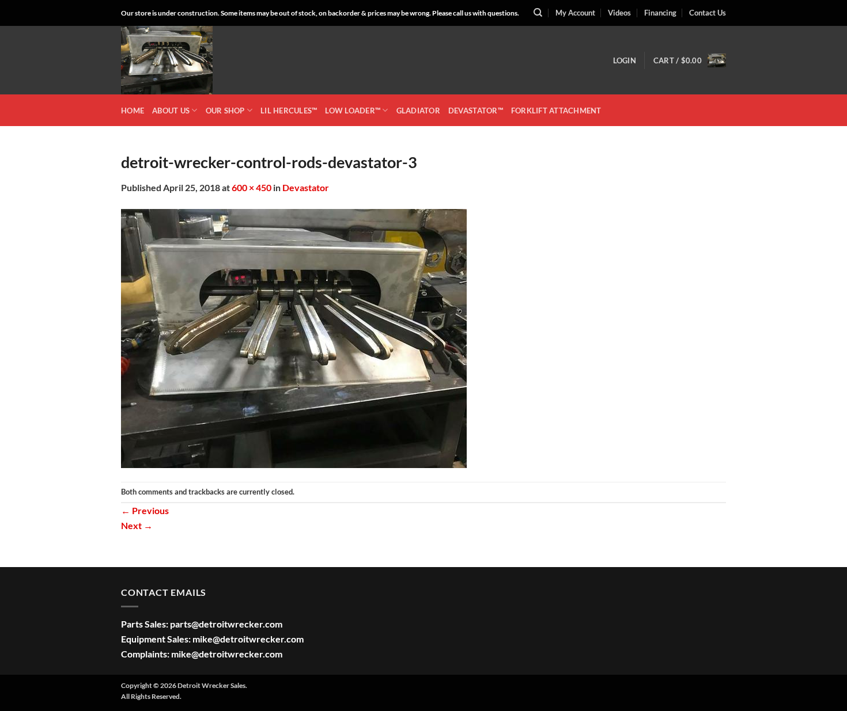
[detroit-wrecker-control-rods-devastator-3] (294, 337)
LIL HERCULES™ (288, 110)
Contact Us (707, 12)
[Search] (538, 13)
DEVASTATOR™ (475, 110)
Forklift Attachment (556, 110)
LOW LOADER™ (352, 110)
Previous (145, 510)
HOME (132, 110)
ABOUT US (171, 110)
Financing (660, 12)
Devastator (305, 187)
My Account (575, 12)
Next (137, 525)
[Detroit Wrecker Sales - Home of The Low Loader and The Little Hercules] (178, 60)
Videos (619, 12)
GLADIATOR (418, 110)
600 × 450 (251, 187)
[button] (624, 60)
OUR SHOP (225, 110)
